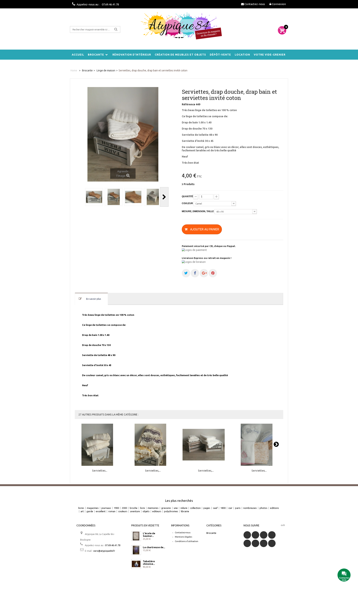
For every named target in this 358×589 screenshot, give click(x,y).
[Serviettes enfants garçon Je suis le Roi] (259, 445)
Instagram (272, 543)
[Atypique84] (179, 28)
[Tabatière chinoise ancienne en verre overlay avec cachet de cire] (136, 564)
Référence (188, 104)
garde (90, 511)
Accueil (78, 54)
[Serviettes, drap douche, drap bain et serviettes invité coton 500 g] (152, 445)
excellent (101, 511)
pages (206, 508)
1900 (116, 508)
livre (142, 508)
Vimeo (263, 543)
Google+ (247, 543)
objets (146, 511)
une (176, 508)
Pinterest (255, 543)
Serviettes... (99, 470)
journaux (106, 508)
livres (81, 508)
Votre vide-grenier (269, 54)
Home (73, 70)
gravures (166, 508)
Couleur (188, 203)
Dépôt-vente (220, 54)
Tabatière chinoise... (149, 562)
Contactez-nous (182, 532)
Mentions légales (183, 537)
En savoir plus (93, 298)
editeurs (156, 511)
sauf (215, 508)
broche (133, 508)
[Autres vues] (80, 197)
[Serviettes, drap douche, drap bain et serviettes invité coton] (94, 197)
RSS (263, 535)
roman (111, 511)
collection (195, 508)
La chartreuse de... (154, 547)
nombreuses (250, 508)
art (82, 511)
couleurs (122, 511)
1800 (223, 508)
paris (238, 508)
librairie (185, 511)
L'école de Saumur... (149, 534)
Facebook (247, 535)
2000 (124, 508)
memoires (153, 508)
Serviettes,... (153, 470)
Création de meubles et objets (180, 54)
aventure (135, 511)
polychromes (171, 511)
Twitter (255, 535)
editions (274, 508)
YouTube (272, 535)
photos (263, 508)
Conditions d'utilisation (186, 541)
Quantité (187, 196)
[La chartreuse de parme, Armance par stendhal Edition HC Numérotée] (136, 550)
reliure (183, 508)
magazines (93, 508)
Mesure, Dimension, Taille (198, 211)
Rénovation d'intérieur (131, 54)
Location (242, 54)
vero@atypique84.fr (104, 550)
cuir (230, 508)
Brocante (96, 54)
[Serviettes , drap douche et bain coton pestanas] (99, 445)
